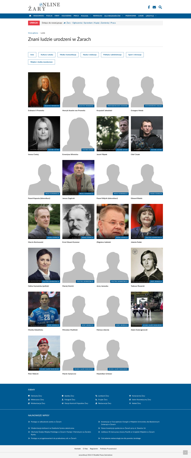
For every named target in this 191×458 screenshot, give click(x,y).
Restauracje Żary (104, 403)
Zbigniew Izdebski (104, 242)
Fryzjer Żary (102, 400)
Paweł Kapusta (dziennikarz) (39, 198)
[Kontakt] (154, 7)
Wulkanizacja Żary (38, 403)
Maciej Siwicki (68, 286)
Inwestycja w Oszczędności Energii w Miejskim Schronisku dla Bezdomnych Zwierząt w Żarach (130, 423)
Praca (76, 16)
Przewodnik (130, 16)
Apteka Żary (69, 396)
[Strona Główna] (30, 15)
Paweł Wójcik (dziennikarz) (107, 198)
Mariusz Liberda (103, 330)
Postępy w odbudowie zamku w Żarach (46, 422)
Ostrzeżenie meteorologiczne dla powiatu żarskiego (121, 438)
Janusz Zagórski (68, 198)
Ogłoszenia (66, 16)
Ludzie (141, 16)
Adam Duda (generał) (139, 330)
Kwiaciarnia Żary (138, 396)
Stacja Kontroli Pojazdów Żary (76, 403)
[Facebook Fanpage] (148, 7)
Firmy (57, 16)
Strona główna (33, 33)
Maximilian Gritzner (104, 374)
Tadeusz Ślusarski (138, 286)
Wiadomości (38, 16)
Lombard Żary (103, 396)
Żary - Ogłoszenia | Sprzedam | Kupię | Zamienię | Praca (91, 23)
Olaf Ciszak (135, 154)
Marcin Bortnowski (35, 242)
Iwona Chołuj (33, 154)
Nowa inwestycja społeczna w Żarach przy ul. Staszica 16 (123, 428)
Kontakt (77, 449)
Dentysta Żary (36, 396)
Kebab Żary (136, 403)
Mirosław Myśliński (70, 330)
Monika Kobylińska (35, 330)
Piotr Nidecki (33, 374)
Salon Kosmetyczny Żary (141, 400)
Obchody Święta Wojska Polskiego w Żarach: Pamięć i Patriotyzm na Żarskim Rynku (61, 433)
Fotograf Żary (70, 400)
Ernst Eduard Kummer (71, 242)
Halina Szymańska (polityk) (38, 286)
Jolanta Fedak (136, 242)
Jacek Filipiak (102, 154)
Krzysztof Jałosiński (104, 110)
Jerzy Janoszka (102, 286)
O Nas (85, 449)
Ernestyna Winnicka (70, 154)
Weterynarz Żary (37, 400)
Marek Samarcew (69, 374)
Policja (49, 16)
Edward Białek (136, 198)
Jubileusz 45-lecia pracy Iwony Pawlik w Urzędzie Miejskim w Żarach (128, 432)
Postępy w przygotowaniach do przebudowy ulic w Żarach (53, 438)
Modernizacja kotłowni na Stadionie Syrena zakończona (52, 428)
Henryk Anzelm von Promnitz (73, 110)
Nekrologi (97, 16)
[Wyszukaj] (160, 7)
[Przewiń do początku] (185, 452)
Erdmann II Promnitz (36, 110)
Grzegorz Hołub (137, 110)
